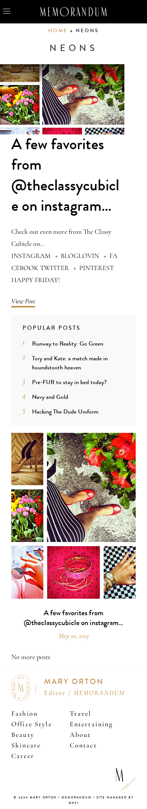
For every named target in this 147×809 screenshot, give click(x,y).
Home (58, 30)
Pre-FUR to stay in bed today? (69, 382)
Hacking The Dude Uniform (65, 411)
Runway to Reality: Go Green (67, 343)
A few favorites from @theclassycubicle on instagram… (65, 175)
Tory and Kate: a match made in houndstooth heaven (70, 363)
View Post (23, 301)
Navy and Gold (50, 396)
